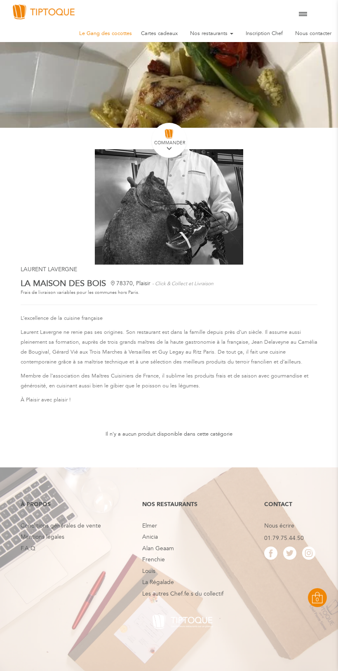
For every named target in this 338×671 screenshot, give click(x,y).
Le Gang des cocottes (105, 33)
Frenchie (153, 559)
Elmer (149, 526)
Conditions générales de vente (61, 526)
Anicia (150, 537)
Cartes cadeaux (159, 33)
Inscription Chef (264, 33)
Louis (148, 571)
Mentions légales (42, 537)
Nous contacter (313, 33)
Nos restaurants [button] (209, 33)
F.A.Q (28, 548)
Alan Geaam (158, 548)
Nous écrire (279, 526)
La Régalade (158, 582)
